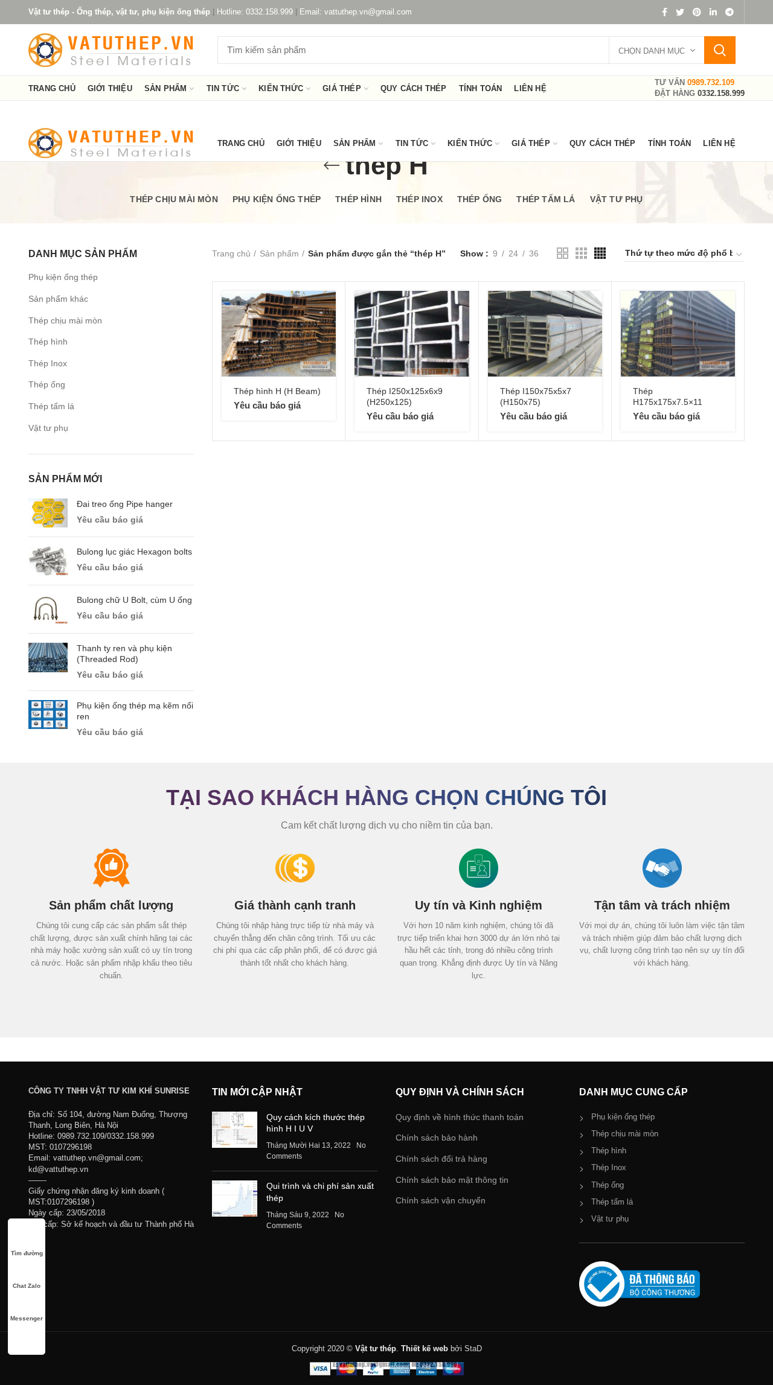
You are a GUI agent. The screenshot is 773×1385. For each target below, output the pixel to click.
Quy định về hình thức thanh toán (460, 1117)
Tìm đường (27, 1253)
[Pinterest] (696, 12)
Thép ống (46, 384)
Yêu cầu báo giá (110, 519)
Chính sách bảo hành (437, 1137)
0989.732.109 (710, 82)
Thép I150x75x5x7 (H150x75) (535, 396)
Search (720, 50)
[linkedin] (713, 12)
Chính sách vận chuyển (441, 1200)
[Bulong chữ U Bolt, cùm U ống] (48, 609)
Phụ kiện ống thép (63, 277)
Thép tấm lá (51, 406)
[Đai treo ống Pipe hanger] (48, 513)
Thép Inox (47, 363)
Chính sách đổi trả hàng (441, 1159)
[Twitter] (680, 12)
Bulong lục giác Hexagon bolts (134, 551)
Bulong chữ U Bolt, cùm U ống (134, 600)
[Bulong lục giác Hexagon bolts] (48, 561)
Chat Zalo (26, 1285)
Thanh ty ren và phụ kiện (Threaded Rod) (124, 653)
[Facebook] (665, 12)
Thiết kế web (424, 1348)
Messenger (26, 1318)
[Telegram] (729, 12)
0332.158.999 (721, 93)
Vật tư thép (375, 1348)
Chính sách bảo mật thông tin (452, 1180)
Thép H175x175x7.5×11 (667, 396)
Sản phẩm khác (58, 299)
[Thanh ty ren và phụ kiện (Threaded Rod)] (48, 662)
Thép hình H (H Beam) (277, 391)
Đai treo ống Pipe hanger (125, 504)
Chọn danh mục (651, 51)
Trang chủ (231, 253)
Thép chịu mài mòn (65, 320)
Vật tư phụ (48, 428)
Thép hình (48, 341)
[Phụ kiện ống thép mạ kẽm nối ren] (48, 719)
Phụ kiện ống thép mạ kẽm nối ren (135, 711)
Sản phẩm (279, 253)
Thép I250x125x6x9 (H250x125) (405, 396)
